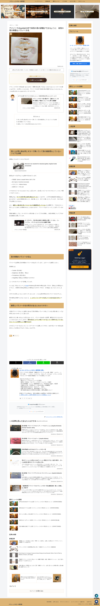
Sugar (27, 285)
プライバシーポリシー (65, 601)
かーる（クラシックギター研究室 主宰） (32, 370)
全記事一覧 (89, 601)
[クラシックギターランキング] (72, 208)
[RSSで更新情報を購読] (31, 398)
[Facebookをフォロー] (25, 398)
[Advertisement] (36, 137)
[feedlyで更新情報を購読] (29, 398)
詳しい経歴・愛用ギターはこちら (80, 63)
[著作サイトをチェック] (20, 398)
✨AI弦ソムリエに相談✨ (37, 80)
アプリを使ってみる (80, 266)
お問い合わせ (56, 601)
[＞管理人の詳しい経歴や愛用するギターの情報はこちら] (35, 395)
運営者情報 (49, 601)
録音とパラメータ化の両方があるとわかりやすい (30, 124)
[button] (57, 362)
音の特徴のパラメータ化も (24, 121)
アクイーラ (16, 335)
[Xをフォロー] (22, 398)
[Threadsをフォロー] (27, 398)
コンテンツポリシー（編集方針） (78, 601)
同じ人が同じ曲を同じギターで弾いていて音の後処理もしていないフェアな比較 (37, 119)
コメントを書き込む (37, 591)
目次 (34, 116)
